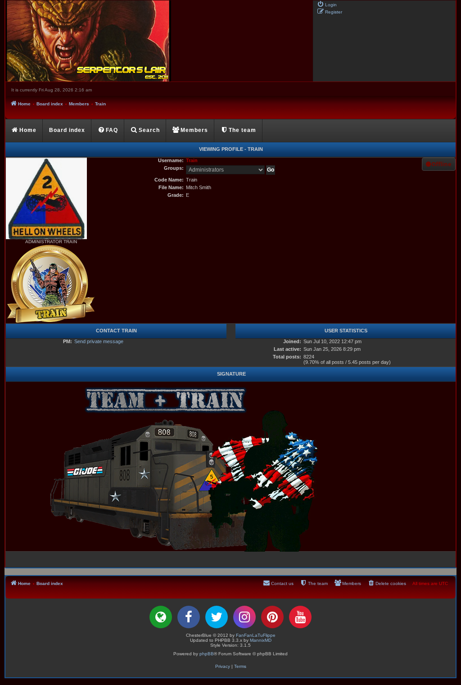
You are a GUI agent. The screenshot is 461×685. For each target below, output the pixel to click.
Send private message (98, 341)
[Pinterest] (272, 617)
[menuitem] (327, 4)
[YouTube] (300, 617)
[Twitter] (216, 617)
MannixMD (260, 640)
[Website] (160, 617)
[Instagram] (244, 617)
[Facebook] (188, 617)
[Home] (158, 41)
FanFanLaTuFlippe (256, 635)
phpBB (206, 653)
